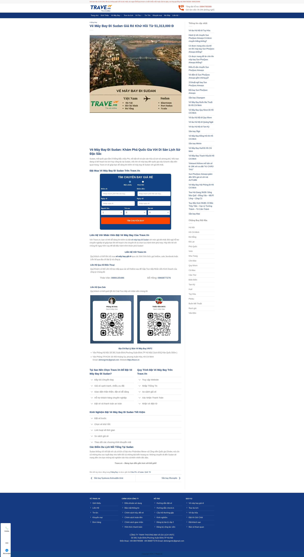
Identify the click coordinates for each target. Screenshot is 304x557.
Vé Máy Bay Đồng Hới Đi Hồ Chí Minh (201, 137)
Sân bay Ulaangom (197, 98)
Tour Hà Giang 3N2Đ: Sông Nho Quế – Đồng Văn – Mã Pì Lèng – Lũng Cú (201, 195)
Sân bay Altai (194, 214)
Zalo (6, 543)
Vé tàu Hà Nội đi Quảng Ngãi (201, 122)
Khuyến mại (157, 15)
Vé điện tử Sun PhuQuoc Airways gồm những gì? (199, 76)
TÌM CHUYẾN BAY (135, 221)
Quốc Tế (148, 472)
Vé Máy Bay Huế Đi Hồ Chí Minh (200, 149)
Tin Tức (148, 15)
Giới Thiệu (105, 15)
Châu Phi (133, 472)
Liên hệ (175, 15)
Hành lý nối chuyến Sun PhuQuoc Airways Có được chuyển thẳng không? (200, 38)
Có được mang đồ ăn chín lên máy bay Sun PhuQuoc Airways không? (201, 59)
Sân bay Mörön (195, 143)
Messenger (7, 553)
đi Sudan (141, 472)
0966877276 (164, 278)
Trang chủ (94, 15)
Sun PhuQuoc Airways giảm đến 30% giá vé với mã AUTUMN (200, 177)
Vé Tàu (138, 15)
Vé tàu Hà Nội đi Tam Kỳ (199, 127)
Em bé (150, 208)
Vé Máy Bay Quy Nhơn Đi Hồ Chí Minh (201, 111)
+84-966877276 (150, 541)
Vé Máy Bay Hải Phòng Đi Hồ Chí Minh (201, 186)
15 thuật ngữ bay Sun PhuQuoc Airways (198, 83)
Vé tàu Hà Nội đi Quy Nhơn (200, 118)
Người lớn (105, 208)
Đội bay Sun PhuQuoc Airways (198, 91)
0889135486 (117, 278)
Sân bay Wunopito (170, 478)
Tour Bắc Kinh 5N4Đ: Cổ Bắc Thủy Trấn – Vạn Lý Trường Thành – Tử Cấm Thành (201, 206)
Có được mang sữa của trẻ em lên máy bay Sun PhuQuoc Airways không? (201, 49)
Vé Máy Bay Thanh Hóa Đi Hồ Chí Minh (201, 157)
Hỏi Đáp (167, 15)
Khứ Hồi (140, 185)
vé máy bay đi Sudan (140, 240)
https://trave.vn (133, 360)
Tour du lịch (128, 15)
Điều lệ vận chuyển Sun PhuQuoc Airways (199, 68)
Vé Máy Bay (115, 15)
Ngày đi (104, 198)
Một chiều (128, 185)
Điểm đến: (141, 189)
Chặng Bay (93, 22)
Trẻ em (127, 208)
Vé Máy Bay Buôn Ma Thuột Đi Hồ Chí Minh (200, 103)
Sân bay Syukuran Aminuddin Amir (108, 478)
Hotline (7, 531)
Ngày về (140, 198)
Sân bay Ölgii (194, 131)
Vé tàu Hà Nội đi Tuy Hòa (199, 30)
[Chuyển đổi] (92, 380)
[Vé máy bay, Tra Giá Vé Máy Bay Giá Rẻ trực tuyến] (101, 8)
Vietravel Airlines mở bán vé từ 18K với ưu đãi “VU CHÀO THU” (201, 166)
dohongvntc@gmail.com (109, 360)
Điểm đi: (104, 189)
